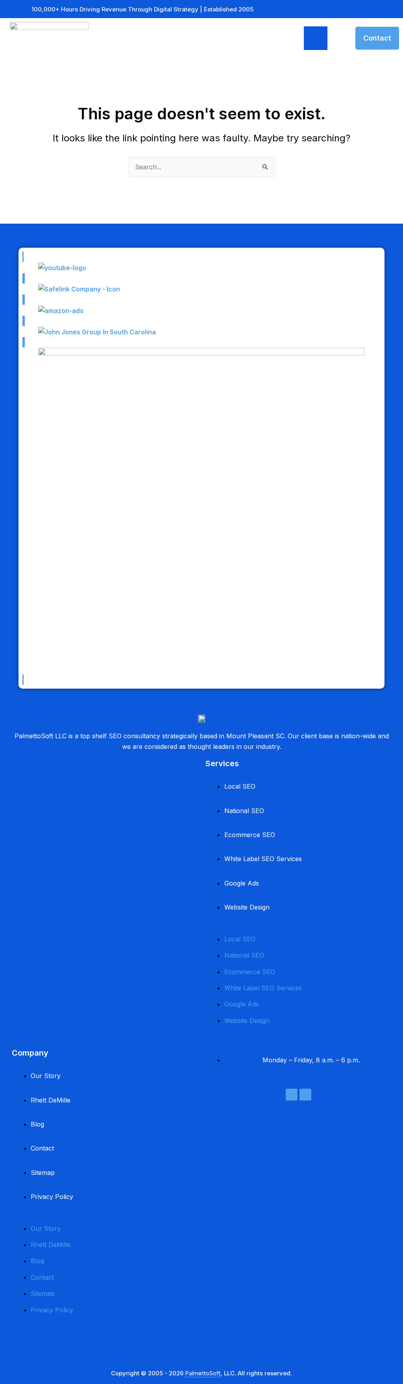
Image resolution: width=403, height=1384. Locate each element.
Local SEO (239, 786)
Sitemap (43, 1172)
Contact (42, 1148)
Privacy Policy (52, 1197)
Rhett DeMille (50, 1100)
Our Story (46, 1076)
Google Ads (241, 883)
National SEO (244, 811)
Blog (37, 1124)
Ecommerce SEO (249, 835)
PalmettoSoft (202, 1373)
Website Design (247, 907)
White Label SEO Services (263, 859)
